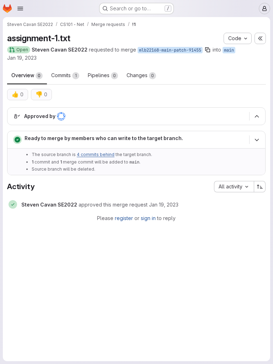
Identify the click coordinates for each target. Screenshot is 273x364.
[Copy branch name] (207, 50)
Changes (140, 75)
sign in (148, 218)
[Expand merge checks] (256, 139)
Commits (64, 75)
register (124, 218)
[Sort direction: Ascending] (260, 186)
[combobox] (234, 186)
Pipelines (102, 75)
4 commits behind (95, 154)
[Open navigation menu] (20, 8)
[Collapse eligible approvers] (256, 116)
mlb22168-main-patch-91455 (170, 50)
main (229, 50)
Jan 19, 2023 (22, 58)
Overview (26, 75)
